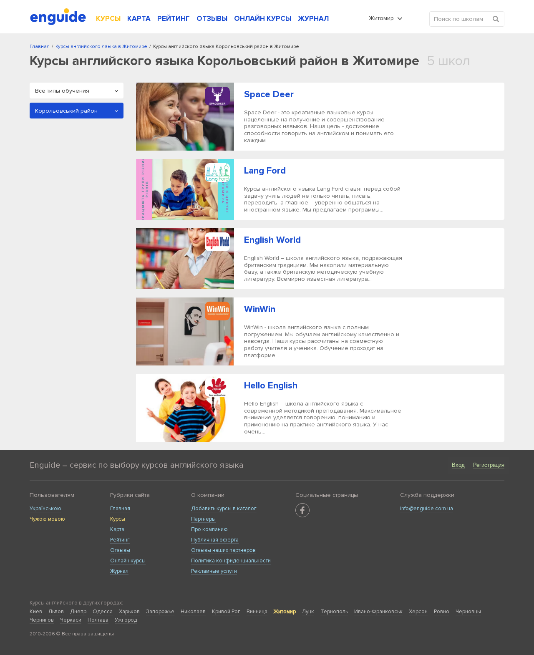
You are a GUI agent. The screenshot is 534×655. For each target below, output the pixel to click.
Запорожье (160, 611)
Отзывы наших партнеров (223, 550)
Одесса (103, 611)
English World (272, 240)
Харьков (129, 611)
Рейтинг (120, 540)
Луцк (308, 611)
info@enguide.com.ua (426, 508)
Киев (36, 611)
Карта (117, 529)
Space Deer (269, 94)
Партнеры (203, 519)
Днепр (78, 611)
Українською (45, 508)
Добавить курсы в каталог (224, 508)
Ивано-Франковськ (378, 611)
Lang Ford (265, 170)
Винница (257, 611)
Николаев (193, 611)
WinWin (259, 309)
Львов (56, 611)
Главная (120, 508)
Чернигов (42, 620)
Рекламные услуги (214, 571)
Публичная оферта (215, 540)
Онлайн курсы (128, 560)
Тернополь (334, 611)
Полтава (98, 620)
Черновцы (468, 611)
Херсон (418, 611)
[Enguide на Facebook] (302, 510)
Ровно (441, 611)
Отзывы (120, 550)
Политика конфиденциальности (231, 560)
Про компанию (209, 529)
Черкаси (70, 620)
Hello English (270, 385)
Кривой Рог (226, 611)
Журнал (119, 571)
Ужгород (126, 620)
